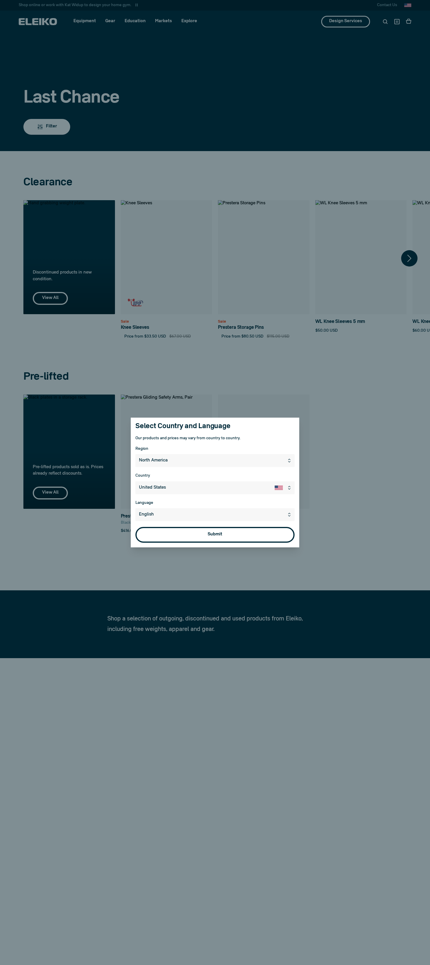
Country (142, 476)
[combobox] (215, 460)
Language (144, 503)
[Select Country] (285, 487)
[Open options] (290, 514)
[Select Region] (290, 460)
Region (141, 449)
